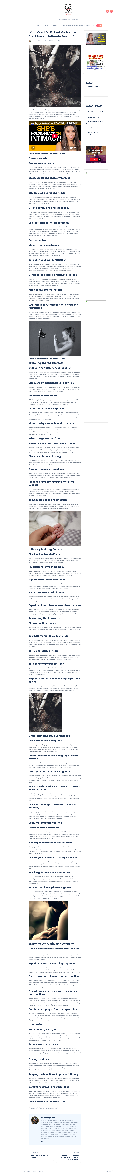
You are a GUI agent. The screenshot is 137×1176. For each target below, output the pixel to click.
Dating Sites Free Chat (94, 117)
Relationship (46, 25)
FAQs (99, 25)
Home (38, 25)
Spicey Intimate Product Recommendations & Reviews (78, 25)
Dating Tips (56, 25)
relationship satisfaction (51, 1108)
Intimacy (42, 1108)
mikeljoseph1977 (36, 40)
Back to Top (108, 1171)
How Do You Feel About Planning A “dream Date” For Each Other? (69, 1157)
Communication (33, 1108)
